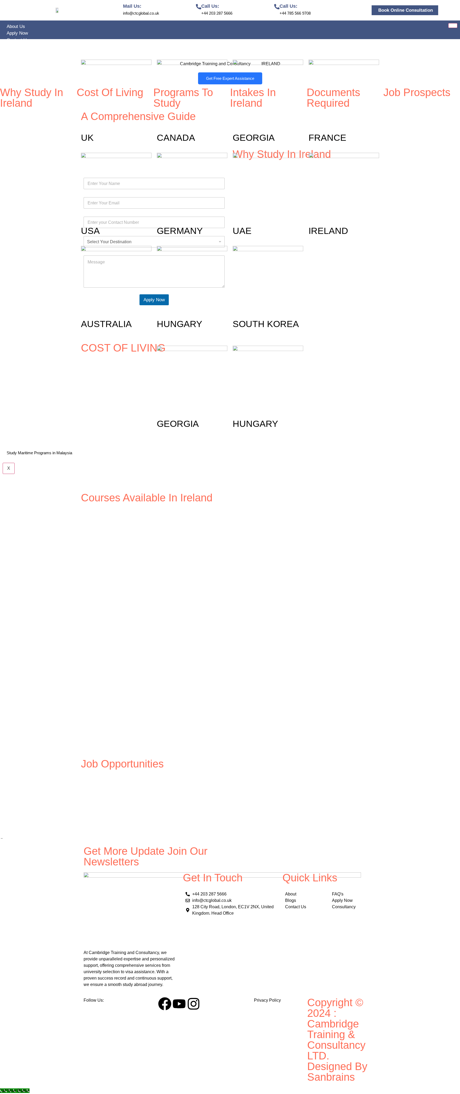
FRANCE (327, 138)
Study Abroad (20, 53)
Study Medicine (22, 339)
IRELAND (328, 231)
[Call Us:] (198, 6)
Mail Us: (132, 6)
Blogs (12, 439)
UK (87, 138)
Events (13, 446)
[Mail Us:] (120, 6)
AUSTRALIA (106, 324)
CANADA (176, 138)
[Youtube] (179, 1003)
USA (90, 231)
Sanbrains (332, 1077)
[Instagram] (193, 1003)
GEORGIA (254, 138)
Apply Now (17, 33)
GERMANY (180, 231)
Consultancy (19, 459)
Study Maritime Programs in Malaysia (39, 453)
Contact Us (18, 40)
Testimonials (19, 46)
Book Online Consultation (405, 10)
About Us (16, 26)
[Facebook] (164, 1003)
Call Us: (210, 6)
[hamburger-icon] (452, 25)
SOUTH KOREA (266, 324)
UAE (242, 231)
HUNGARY (179, 324)
